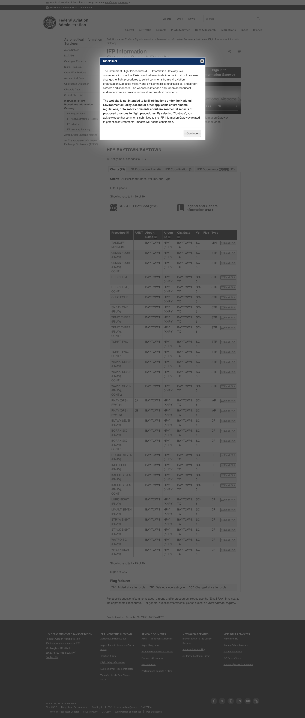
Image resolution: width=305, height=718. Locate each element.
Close (202, 61)
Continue (192, 133)
